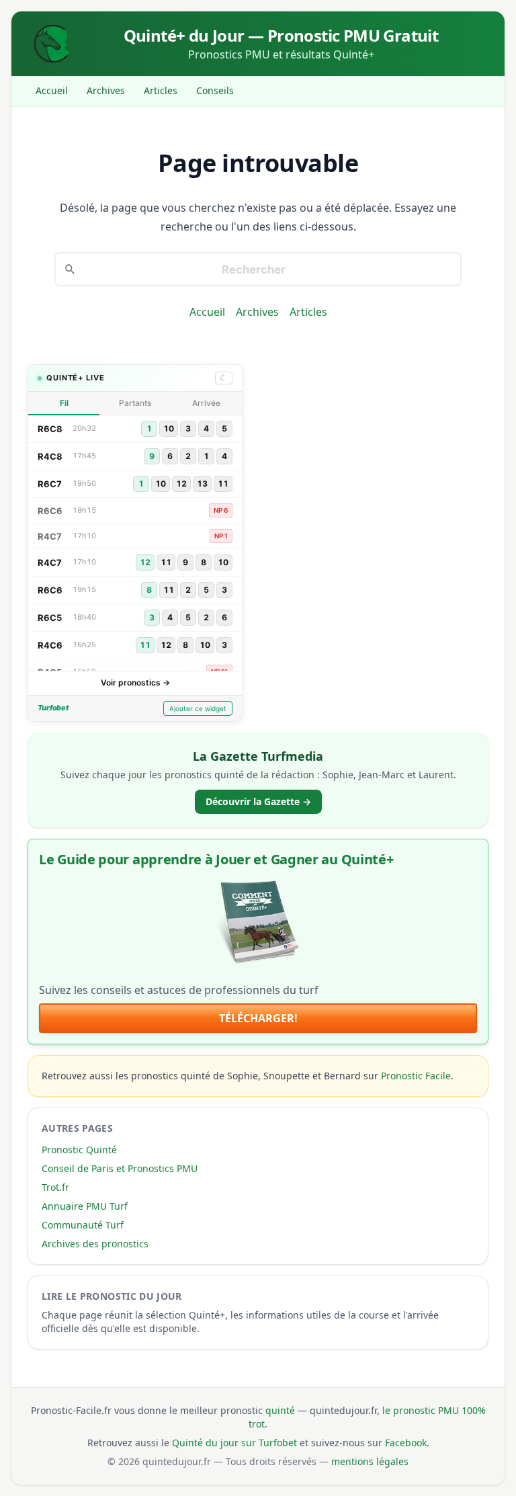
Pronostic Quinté (79, 1149)
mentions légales (369, 1461)
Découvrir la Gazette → (258, 801)
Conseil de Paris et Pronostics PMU (120, 1168)
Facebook (406, 1442)
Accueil (52, 90)
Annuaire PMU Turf (85, 1206)
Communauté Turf (83, 1224)
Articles (160, 90)
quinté (280, 1410)
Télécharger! (258, 1018)
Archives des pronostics (95, 1243)
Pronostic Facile (416, 1075)
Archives (106, 90)
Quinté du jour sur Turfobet (234, 1442)
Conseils (215, 90)
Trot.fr (55, 1187)
